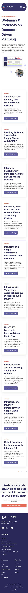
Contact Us (18, 566)
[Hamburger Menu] (24, 7)
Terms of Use (14, 590)
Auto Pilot (3, 554)
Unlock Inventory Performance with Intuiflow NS (13, 445)
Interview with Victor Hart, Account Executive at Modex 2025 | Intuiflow (13, 293)
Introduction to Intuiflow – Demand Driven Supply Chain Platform (12, 408)
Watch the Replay (11, 118)
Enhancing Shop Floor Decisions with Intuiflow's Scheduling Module (12, 212)
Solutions (3, 538)
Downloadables (5, 569)
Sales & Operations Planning (9, 543)
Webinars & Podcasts (7, 574)
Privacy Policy (20, 587)
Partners (17, 569)
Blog (2, 564)
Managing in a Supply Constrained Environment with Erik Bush (13, 253)
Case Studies (4, 566)
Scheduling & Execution (7, 546)
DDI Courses (4, 577)
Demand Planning (6, 549)
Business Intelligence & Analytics (10, 551)
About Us (17, 564)
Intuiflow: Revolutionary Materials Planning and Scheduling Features (14, 174)
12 (26, 471)
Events (3, 572)
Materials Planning (6, 541)
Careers (17, 572)
